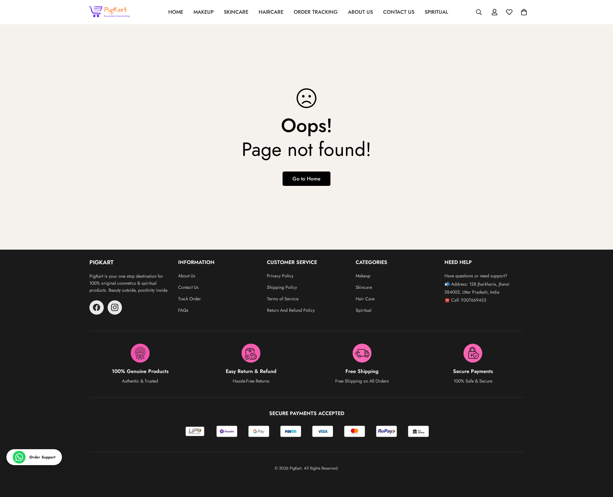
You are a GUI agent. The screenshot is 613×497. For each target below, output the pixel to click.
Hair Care (365, 299)
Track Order (189, 299)
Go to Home (306, 178)
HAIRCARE (271, 12)
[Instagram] (115, 307)
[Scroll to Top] (600, 462)
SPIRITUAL (436, 12)
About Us (186, 276)
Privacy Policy (280, 276)
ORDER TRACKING (316, 12)
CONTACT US (398, 12)
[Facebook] (96, 307)
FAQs (183, 310)
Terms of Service (283, 299)
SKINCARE (236, 12)
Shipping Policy (282, 287)
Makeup (363, 276)
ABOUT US (360, 12)
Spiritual (363, 310)
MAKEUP (203, 12)
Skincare (364, 287)
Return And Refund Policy (291, 310)
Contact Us (188, 287)
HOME (175, 12)
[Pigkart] (110, 12)
